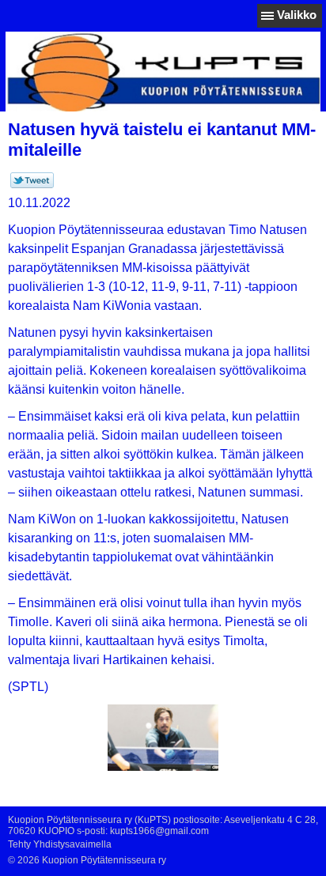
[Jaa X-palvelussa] (32, 185)
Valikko (297, 14)
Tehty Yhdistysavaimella (60, 844)
